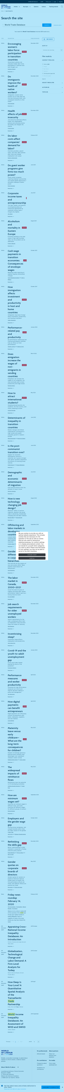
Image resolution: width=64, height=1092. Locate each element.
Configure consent (32, 554)
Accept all (32, 558)
